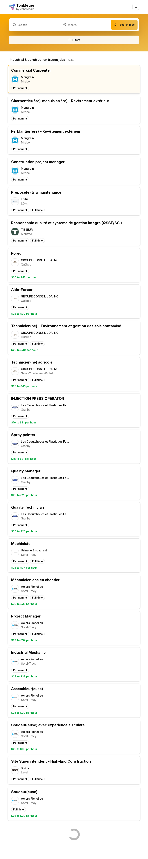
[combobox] (85, 25)
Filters (76, 39)
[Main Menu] (135, 7)
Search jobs (127, 24)
